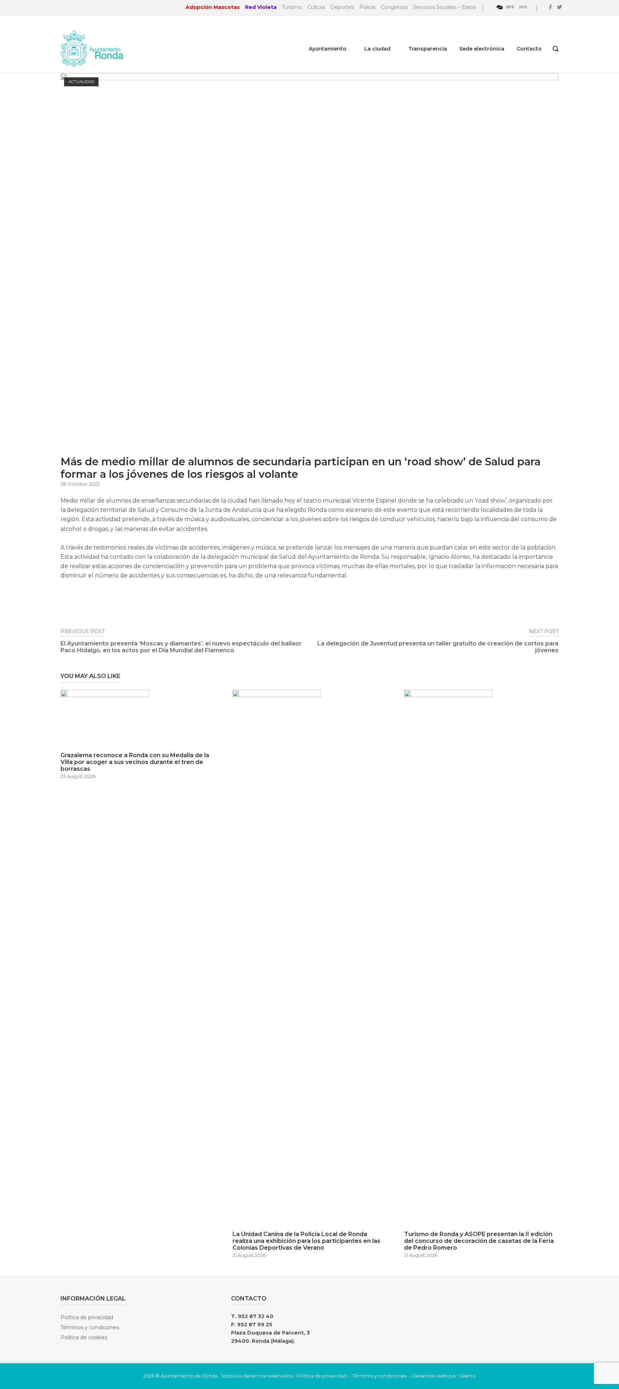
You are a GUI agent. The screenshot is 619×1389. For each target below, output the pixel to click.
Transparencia (427, 48)
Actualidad (81, 81)
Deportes (342, 7)
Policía (367, 7)
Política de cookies (84, 1337)
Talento (467, 1376)
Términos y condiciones (90, 1327)
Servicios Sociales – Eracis (444, 7)
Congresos (394, 7)
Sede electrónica (481, 48)
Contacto (529, 48)
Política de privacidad (87, 1317)
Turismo (292, 7)
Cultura (316, 7)
